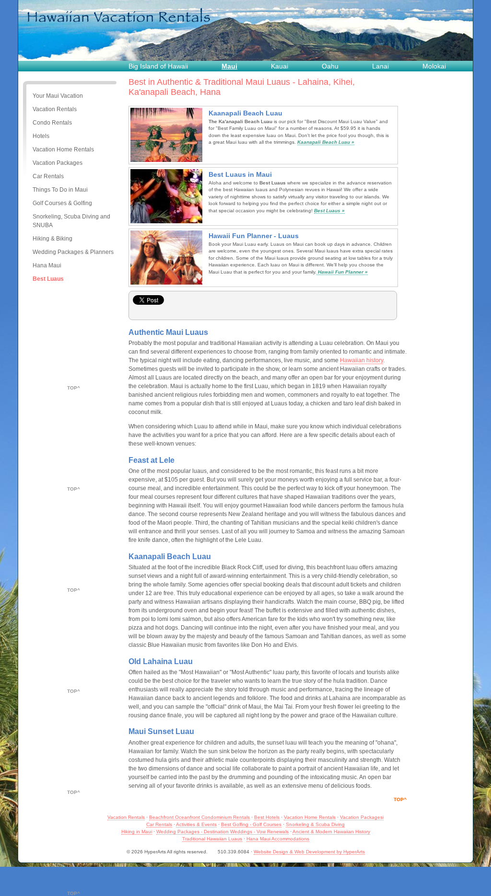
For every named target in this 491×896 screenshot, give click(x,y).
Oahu (330, 66)
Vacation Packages (57, 163)
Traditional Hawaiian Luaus (212, 838)
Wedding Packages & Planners (73, 252)
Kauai (279, 66)
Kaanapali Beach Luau (245, 113)
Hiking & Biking (52, 238)
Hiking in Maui (136, 831)
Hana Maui (47, 265)
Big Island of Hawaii (158, 66)
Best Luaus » (329, 210)
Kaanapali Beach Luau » (325, 142)
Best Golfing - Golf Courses (251, 824)
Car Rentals (48, 176)
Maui (229, 66)
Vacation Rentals (55, 109)
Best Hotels (267, 817)
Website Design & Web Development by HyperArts (309, 851)
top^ (73, 388)
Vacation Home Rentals (63, 149)
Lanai (380, 66)
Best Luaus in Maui (240, 174)
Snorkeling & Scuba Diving (315, 824)
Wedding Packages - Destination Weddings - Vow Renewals (222, 831)
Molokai (434, 66)
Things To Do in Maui (60, 189)
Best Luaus (48, 279)
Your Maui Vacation (58, 95)
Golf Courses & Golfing (62, 203)
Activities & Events (196, 824)
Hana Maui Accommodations (277, 838)
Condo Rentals (52, 122)
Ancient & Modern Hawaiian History (331, 831)
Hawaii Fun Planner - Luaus (254, 236)
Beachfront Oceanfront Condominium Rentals (199, 817)
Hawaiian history (361, 360)
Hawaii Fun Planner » (342, 272)
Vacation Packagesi (362, 817)
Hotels (41, 136)
